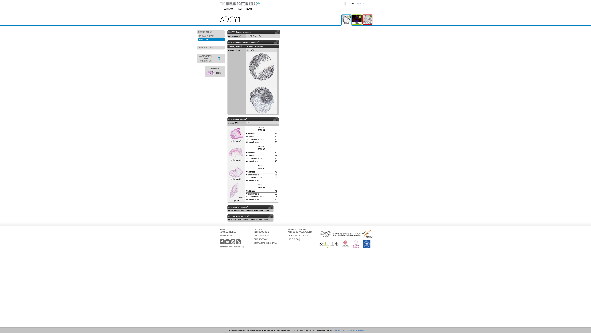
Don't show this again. (357, 330)
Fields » (360, 3)
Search (351, 3)
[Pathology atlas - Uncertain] (367, 16)
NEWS (249, 8)
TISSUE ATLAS (205, 32)
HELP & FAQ (294, 239)
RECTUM (203, 39)
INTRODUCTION (261, 232)
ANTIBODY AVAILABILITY (300, 232)
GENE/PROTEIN (205, 48)
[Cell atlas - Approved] (357, 16)
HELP (239, 8)
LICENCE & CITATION (298, 235)
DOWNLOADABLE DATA (265, 243)
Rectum (218, 73)
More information (340, 330)
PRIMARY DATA (206, 36)
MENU (229, 8)
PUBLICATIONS (261, 239)
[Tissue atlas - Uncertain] (346, 16)
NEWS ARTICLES (228, 232)
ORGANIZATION (261, 235)
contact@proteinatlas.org (232, 247)
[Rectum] (210, 74)
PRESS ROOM (226, 235)
